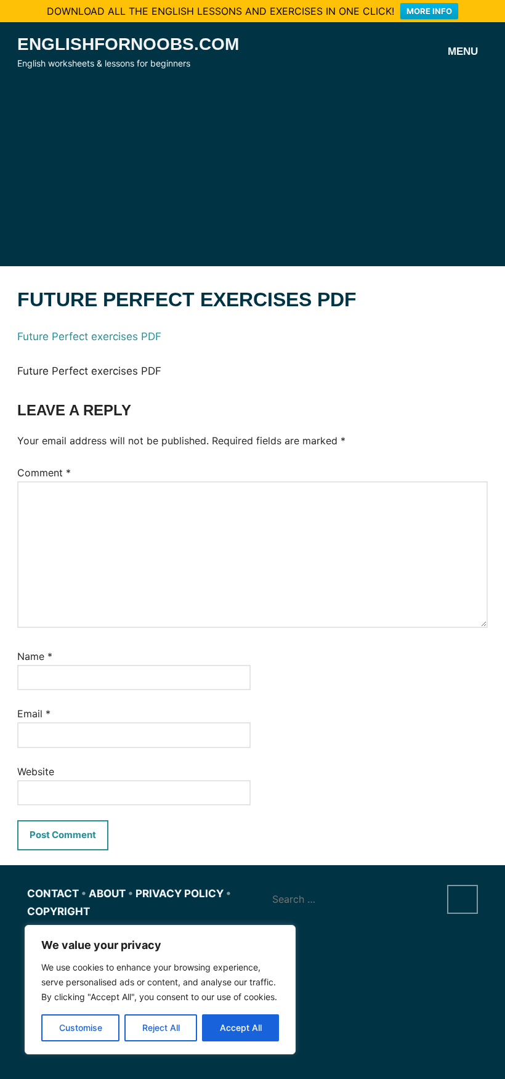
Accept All (241, 1027)
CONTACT (53, 893)
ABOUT (107, 893)
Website (35, 771)
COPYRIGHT (58, 911)
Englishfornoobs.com (128, 44)
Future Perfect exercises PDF (89, 336)
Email (33, 713)
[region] (160, 989)
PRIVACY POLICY (179, 893)
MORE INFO (429, 11)
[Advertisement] (252, 164)
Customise (80, 1027)
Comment (44, 472)
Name (34, 656)
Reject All (161, 1027)
